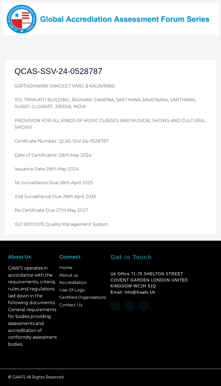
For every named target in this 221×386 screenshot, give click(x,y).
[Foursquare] (144, 306)
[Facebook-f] (115, 306)
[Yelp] (130, 306)
